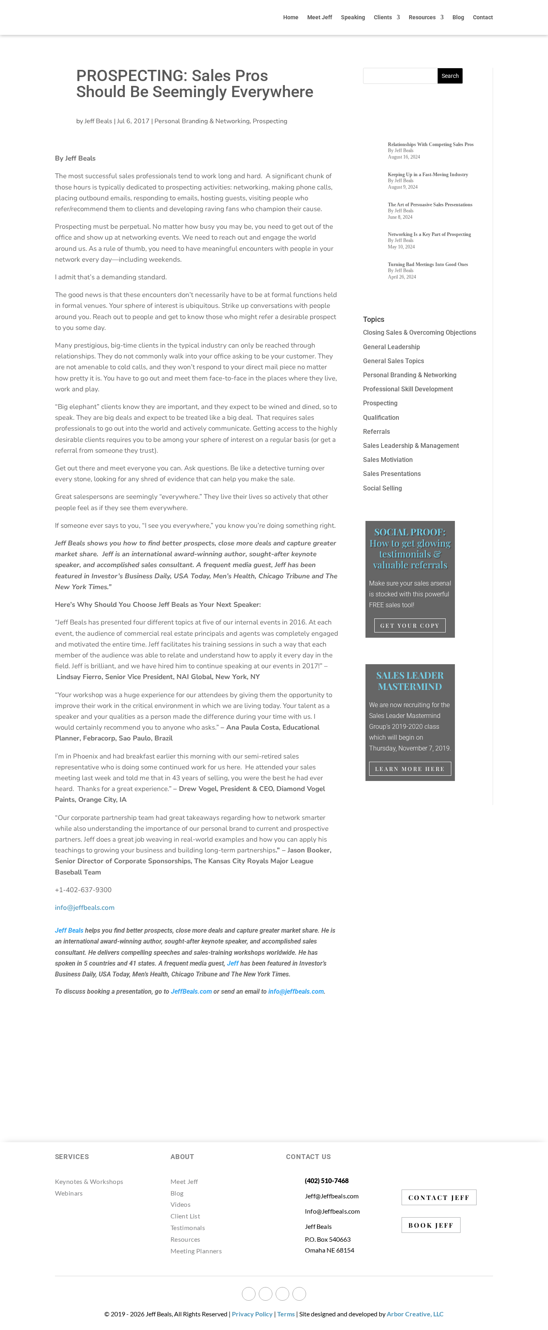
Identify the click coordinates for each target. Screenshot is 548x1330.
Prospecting (270, 121)
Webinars (69, 1193)
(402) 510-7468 (327, 1180)
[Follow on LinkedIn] (282, 1294)
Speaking (353, 17)
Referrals (376, 431)
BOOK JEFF (431, 1225)
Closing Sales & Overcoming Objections (419, 332)
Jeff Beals (98, 121)
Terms (286, 1314)
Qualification (381, 417)
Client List (185, 1216)
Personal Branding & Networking (202, 121)
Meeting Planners (196, 1251)
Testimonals (187, 1227)
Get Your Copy (410, 625)
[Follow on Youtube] (299, 1294)
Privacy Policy (252, 1314)
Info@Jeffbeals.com (332, 1211)
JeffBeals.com (191, 991)
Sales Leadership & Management (411, 445)
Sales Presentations (392, 474)
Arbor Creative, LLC (415, 1314)
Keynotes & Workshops (89, 1181)
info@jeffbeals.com (296, 991)
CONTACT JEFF (439, 1197)
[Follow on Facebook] (249, 1294)
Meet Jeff (319, 17)
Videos (180, 1204)
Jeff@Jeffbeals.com (332, 1196)
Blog (458, 17)
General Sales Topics (393, 361)
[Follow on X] (265, 1294)
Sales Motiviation (388, 460)
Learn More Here (410, 769)
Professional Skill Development (408, 389)
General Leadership (391, 347)
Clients (383, 17)
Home (290, 17)
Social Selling (382, 488)
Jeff (233, 963)
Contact (483, 17)
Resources (422, 17)
